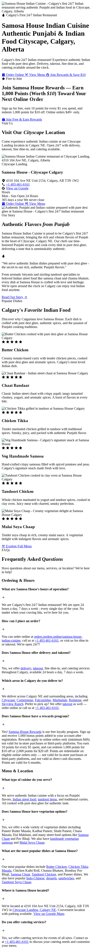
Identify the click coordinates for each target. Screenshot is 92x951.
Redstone (75, 700)
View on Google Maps (48, 914)
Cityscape (8, 700)
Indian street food (24, 799)
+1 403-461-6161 (18, 184)
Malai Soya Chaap (32, 842)
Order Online (15, 75)
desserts (51, 878)
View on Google (17, 188)
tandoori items (47, 799)
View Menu (37, 75)
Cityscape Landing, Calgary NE (34, 910)
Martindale (60, 700)
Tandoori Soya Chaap (16, 882)
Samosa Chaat (20, 874)
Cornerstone (25, 700)
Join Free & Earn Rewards (23, 119)
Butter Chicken (56, 866)
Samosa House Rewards (25, 732)
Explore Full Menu (18, 546)
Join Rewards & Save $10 (67, 75)
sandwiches (66, 878)
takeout (38, 668)
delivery (26, 668)
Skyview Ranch (12, 704)
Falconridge (43, 700)
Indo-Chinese (35, 878)
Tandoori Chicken (44, 874)
